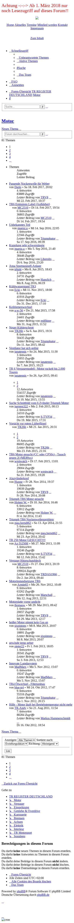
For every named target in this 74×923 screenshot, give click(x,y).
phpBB (21, 891)
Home (10, 24)
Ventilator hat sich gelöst (23, 348)
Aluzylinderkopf (19, 478)
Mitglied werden (47, 24)
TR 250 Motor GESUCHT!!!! (27, 540)
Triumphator (48, 238)
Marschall (46, 594)
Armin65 (22, 584)
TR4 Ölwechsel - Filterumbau (27, 684)
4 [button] (10, 157)
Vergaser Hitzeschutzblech (25, 560)
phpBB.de (43, 894)
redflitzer (46, 320)
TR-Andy (20, 708)
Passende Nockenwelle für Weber (29, 183)
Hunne (18, 481)
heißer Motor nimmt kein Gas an (28, 622)
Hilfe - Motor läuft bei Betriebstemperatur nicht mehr (40, 704)
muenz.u (22, 228)
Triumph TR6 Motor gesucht (26, 499)
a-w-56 (18, 310)
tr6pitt (17, 269)
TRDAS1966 (49, 574)
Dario (17, 187)
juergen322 (21, 406)
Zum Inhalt (37, 38)
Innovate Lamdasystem (23, 663)
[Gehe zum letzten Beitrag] (50, 197)
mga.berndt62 (22, 523)
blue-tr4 (19, 687)
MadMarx (20, 666)
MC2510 (22, 207)
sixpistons (20, 625)
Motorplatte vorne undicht (24, 601)
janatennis (20, 351)
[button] (10, 160)
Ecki (17, 289)
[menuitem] (33, 57)
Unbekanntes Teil (19, 224)
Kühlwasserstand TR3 (22, 286)
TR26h (18, 331)
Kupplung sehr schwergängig (26, 245)
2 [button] (10, 150)
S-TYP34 (46, 416)
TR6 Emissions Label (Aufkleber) (29, 204)
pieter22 (19, 646)
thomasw (19, 605)
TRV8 (44, 197)
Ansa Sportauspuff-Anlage (25, 265)
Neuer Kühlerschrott (21, 327)
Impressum (37, 28)
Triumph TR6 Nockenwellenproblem (31, 519)
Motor (8, 120)
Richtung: (35, 743)
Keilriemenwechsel (20, 307)
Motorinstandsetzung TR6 (24, 581)
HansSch (46, 279)
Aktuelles (20, 24)
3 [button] (10, 153)
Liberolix (46, 259)
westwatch (20, 461)
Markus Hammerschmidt (55, 718)
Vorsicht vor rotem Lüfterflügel (27, 423)
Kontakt (63, 24)
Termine (32, 24)
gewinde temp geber (21, 642)
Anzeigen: (11, 740)
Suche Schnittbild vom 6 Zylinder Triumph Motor (39, 403)
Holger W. (20, 502)
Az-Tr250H (21, 543)
